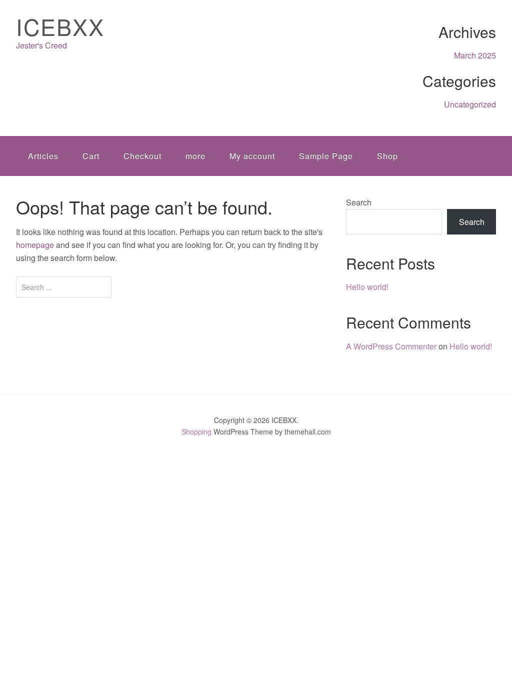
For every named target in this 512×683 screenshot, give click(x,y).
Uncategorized (470, 104)
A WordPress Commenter (391, 346)
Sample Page (326, 156)
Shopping (197, 431)
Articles (43, 156)
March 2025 (475, 55)
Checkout (143, 156)
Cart (91, 156)
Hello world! (367, 286)
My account (252, 156)
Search (359, 202)
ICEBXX (60, 26)
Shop (387, 156)
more (196, 156)
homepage (35, 244)
